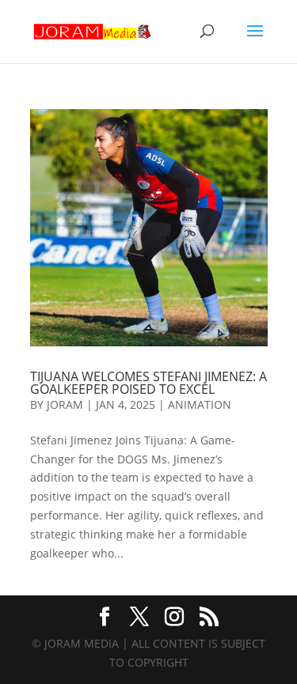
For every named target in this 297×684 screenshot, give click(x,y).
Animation (199, 404)
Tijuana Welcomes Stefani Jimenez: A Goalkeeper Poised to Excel (148, 383)
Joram (65, 404)
